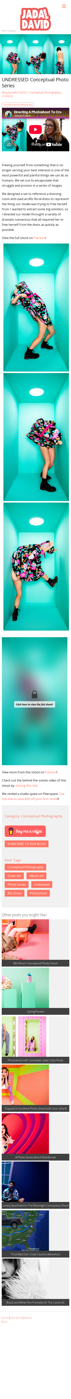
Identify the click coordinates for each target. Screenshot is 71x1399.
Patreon (39, 238)
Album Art (36, 876)
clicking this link (26, 786)
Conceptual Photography (45, 92)
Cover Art (14, 876)
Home (5, 1318)
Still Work (16, 1318)
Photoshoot (38, 893)
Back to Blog (9, 30)
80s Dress (15, 893)
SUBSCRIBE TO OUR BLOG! (27, 844)
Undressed (41, 884)
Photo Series (17, 884)
